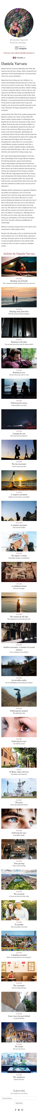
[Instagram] (22, 1109)
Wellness (19, 523)
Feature (19, 278)
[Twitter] (19, 1109)
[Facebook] (15, 1109)
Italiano (20, 58)
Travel (19, 769)
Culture (19, 922)
